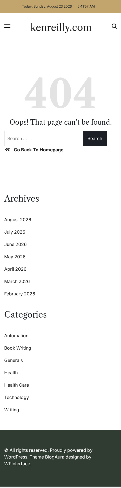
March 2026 (17, 281)
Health (11, 372)
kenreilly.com (61, 27)
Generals (13, 360)
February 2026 (19, 294)
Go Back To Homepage (38, 149)
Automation (16, 335)
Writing (11, 409)
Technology (16, 397)
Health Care (16, 385)
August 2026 (17, 219)
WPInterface (17, 463)
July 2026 (14, 232)
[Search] (114, 26)
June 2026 (15, 244)
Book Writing (17, 348)
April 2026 (15, 269)
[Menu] (7, 26)
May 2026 (15, 256)
